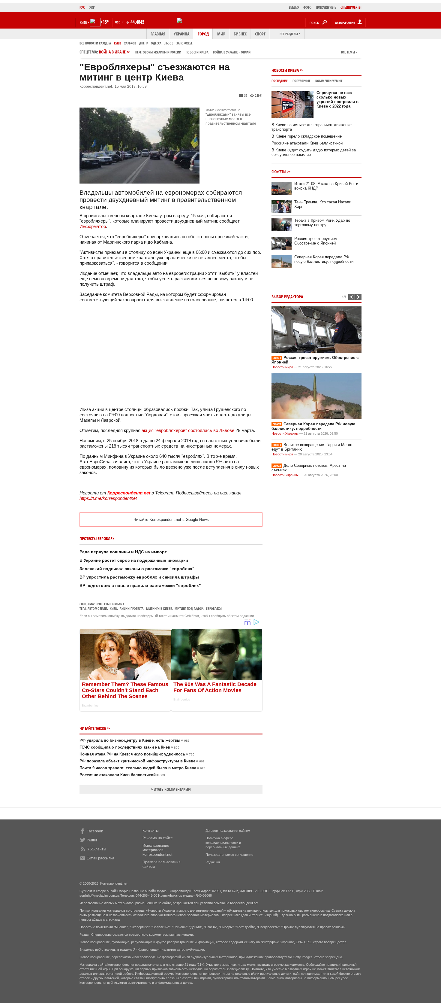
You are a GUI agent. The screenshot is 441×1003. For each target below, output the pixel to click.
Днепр (143, 43)
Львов (168, 43)
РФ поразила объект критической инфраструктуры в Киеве (142, 761)
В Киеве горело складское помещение (307, 136)
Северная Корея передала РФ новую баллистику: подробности (323, 259)
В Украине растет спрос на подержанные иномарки (134, 560)
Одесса (156, 43)
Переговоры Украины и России (158, 52)
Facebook (95, 831)
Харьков (130, 43)
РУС (82, 7)
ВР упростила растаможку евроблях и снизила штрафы (139, 577)
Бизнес (240, 34)
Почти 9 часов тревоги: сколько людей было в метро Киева (143, 768)
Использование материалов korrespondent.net (157, 850)
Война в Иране (175, 52)
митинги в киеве (159, 608)
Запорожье (184, 43)
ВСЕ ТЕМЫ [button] (348, 52)
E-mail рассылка (100, 858)
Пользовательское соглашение (229, 854)
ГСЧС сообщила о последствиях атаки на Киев (129, 747)
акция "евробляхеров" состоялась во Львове (188, 430)
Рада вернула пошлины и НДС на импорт (123, 551)
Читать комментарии (171, 789)
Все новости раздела (95, 43)
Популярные (301, 80)
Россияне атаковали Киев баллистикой (122, 775)
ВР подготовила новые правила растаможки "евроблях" (140, 585)
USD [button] (118, 22)
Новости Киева (285, 70)
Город (203, 34)
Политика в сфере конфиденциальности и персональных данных (223, 842)
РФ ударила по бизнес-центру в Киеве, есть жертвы (135, 740)
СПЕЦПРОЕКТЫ (351, 7)
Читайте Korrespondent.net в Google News (171, 519)
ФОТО (307, 7)
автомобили (97, 608)
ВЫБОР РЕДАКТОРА (287, 296)
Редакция (213, 862)
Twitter (92, 840)
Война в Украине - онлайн (232, 52)
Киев (117, 43)
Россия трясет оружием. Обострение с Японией (316, 240)
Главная (158, 34)
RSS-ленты (96, 849)
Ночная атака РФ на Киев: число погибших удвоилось (137, 754)
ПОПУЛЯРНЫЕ (326, 7)
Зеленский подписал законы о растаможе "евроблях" (137, 568)
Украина (181, 34)
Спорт (260, 34)
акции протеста (131, 608)
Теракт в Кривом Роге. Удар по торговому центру (322, 222)
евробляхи (214, 608)
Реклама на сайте (157, 838)
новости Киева (197, 52)
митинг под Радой (189, 608)
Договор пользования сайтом (228, 830)
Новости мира (282, 367)
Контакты (150, 830)
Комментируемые (329, 80)
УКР (92, 7)
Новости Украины (285, 433)
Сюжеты (279, 172)
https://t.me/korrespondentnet (108, 498)
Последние (280, 80)
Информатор (93, 226)
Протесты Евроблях (110, 604)
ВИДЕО (294, 7)
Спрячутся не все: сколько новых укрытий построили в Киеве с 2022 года (337, 99)
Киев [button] (83, 22)
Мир (221, 34)
